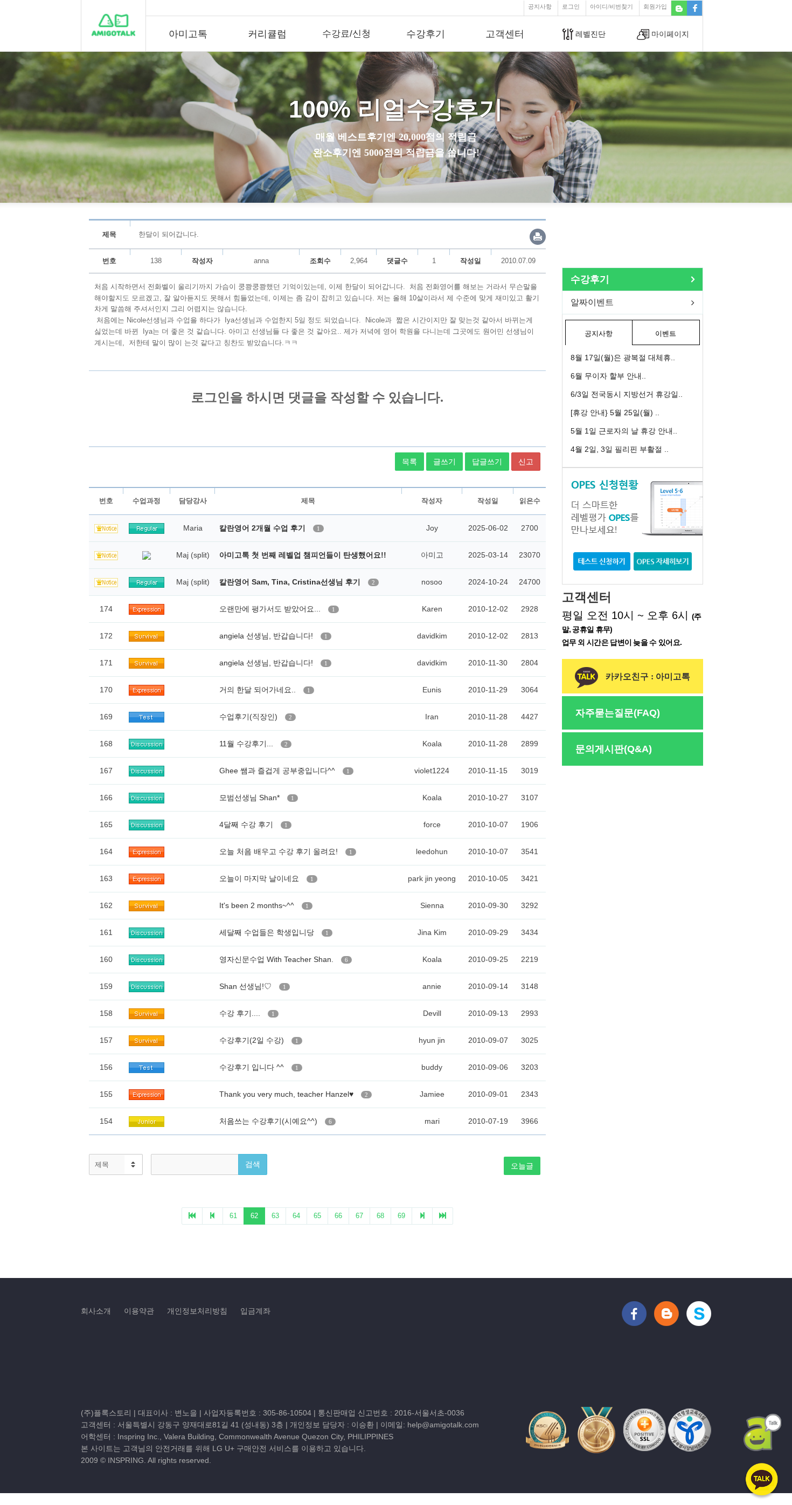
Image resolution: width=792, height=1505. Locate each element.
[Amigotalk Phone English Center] (113, 24)
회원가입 (655, 6)
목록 (409, 461)
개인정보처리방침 (197, 1311)
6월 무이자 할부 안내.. (608, 376)
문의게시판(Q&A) (613, 749)
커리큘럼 (267, 34)
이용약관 (139, 1311)
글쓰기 (444, 461)
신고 (525, 461)
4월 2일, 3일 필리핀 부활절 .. (620, 449)
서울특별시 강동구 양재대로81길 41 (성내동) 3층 (200, 1424)
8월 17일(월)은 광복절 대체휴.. (623, 357)
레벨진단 (589, 34)
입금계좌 (255, 1311)
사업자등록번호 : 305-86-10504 (257, 1412)
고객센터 (504, 34)
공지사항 (540, 6)
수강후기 (425, 34)
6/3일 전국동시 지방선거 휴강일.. (627, 394)
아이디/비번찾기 (611, 6)
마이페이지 (669, 34)
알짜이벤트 (592, 302)
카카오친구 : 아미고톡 (646, 676)
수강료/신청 (346, 34)
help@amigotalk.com (443, 1424)
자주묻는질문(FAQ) (617, 712)
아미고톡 (188, 34)
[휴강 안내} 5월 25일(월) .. (615, 412)
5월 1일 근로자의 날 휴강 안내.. (624, 431)
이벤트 (665, 333)
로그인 (571, 6)
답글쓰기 (487, 461)
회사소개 (96, 1311)
